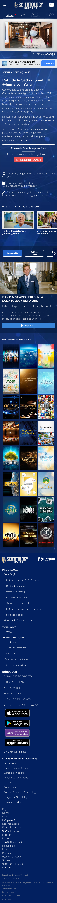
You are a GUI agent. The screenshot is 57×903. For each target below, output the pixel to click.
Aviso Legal (7, 899)
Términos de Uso (9, 889)
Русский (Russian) (12, 856)
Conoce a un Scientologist (18, 597)
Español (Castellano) (13, 827)
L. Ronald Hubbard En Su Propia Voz (23, 580)
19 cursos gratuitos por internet (34, 120)
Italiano (6, 838)
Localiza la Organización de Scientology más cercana (28, 175)
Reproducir (31, 325)
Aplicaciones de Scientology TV (21, 705)
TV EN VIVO (9, 627)
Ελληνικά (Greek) (11, 820)
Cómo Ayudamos (13, 787)
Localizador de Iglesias (16, 777)
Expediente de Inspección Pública (16, 875)
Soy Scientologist (14, 614)
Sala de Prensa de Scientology (20, 792)
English (6, 809)
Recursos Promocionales (17, 665)
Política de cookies (10, 892)
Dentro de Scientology (17, 586)
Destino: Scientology (16, 591)
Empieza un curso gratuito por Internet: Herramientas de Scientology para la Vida (25, 194)
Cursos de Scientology (16, 767)
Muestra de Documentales (18, 620)
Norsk (5, 849)
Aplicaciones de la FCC (11, 878)
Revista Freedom (13, 801)
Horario (8, 631)
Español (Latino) (11, 823)
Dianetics (9, 782)
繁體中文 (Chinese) (12, 863)
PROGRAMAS (10, 569)
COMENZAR (48, 63)
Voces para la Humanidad (18, 603)
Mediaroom (10, 653)
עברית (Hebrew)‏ (11, 831)
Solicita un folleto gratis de (19, 184)
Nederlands (8, 845)
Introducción (11, 642)
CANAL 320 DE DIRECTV (18, 676)
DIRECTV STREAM (14, 682)
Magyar (6, 834)
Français (6, 867)
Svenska (7, 860)
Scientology (10, 762)
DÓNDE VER (9, 671)
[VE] (46, 381)
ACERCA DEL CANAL (14, 637)
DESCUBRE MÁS (28, 160)
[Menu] (5, 5)
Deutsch (6, 816)
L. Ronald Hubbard (14, 772)
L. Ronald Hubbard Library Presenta (23, 609)
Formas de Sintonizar (15, 647)
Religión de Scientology (16, 797)
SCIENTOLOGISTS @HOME (16, 72)
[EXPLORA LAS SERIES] (11, 356)
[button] (2, 253)
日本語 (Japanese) (12, 841)
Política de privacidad (11, 895)
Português (7, 852)
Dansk (5, 812)
